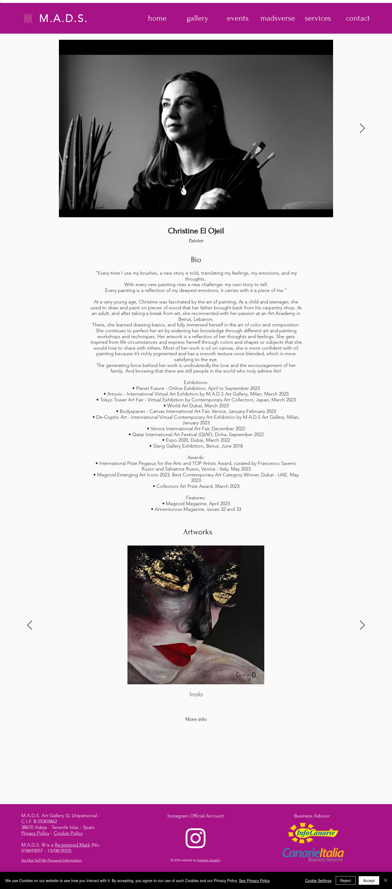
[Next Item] (362, 128)
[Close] (385, 880)
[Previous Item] (30, 625)
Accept (369, 880)
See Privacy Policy (254, 880)
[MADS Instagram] (195, 837)
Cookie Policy (68, 833)
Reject (345, 880)
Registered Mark (72, 845)
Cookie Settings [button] (318, 880)
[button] (197, 18)
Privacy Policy (35, 833)
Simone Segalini (209, 860)
